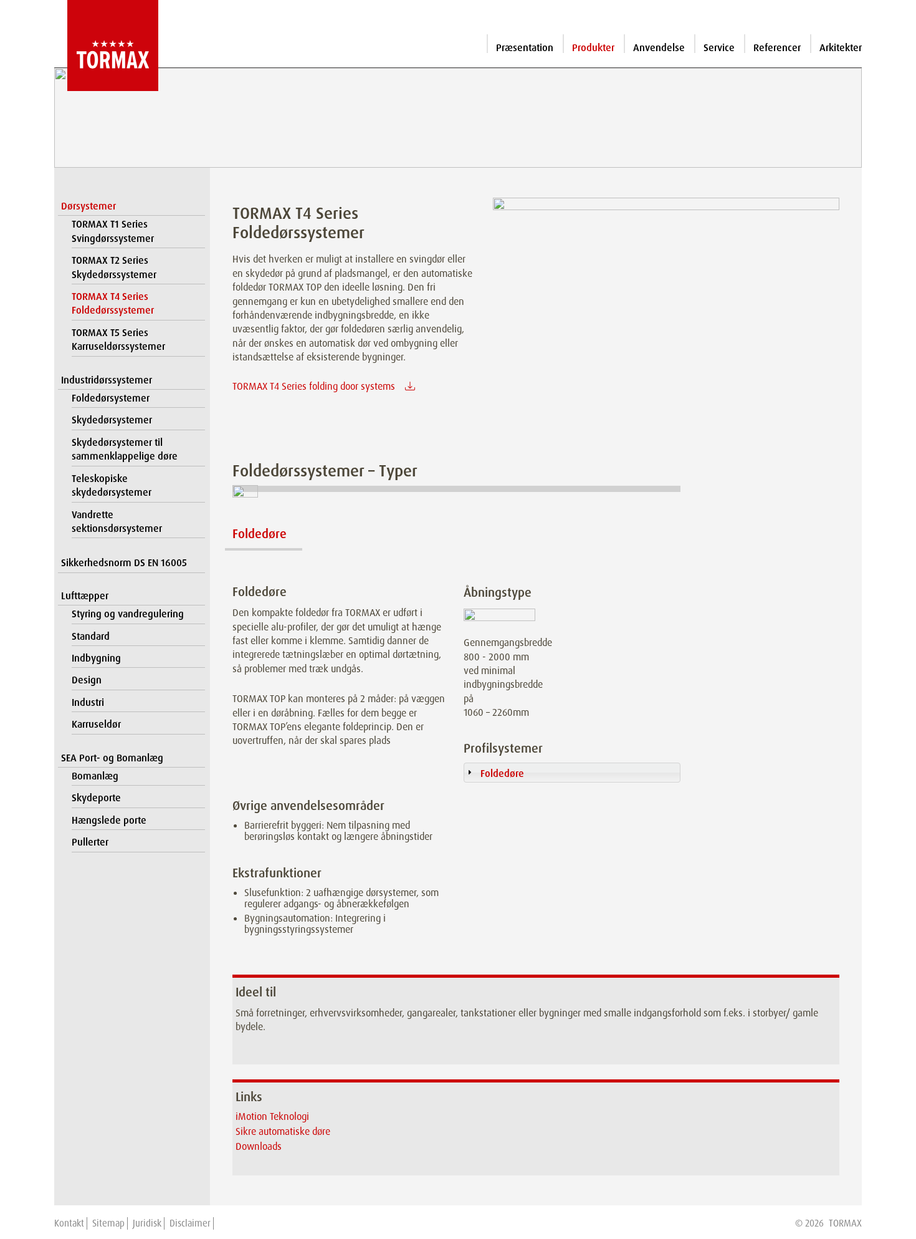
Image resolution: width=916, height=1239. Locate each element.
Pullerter (90, 842)
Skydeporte (96, 797)
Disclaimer (190, 1223)
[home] (106, 45)
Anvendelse (659, 47)
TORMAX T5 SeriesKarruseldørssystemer (118, 339)
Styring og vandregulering (128, 613)
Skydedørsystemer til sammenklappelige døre (125, 449)
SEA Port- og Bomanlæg (112, 757)
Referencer (777, 47)
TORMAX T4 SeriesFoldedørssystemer (113, 303)
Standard (91, 636)
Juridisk (147, 1223)
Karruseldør (96, 724)
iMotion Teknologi (272, 1116)
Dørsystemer (88, 206)
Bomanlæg (95, 776)
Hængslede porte (109, 820)
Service (719, 47)
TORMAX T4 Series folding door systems (313, 386)
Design (87, 680)
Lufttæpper (84, 595)
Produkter (593, 47)
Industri (88, 702)
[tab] (572, 773)
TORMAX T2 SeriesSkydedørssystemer (114, 267)
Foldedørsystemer (111, 398)
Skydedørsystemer (112, 420)
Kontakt (69, 1223)
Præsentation (524, 47)
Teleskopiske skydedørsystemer (111, 485)
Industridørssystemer (106, 380)
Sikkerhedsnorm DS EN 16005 (124, 562)
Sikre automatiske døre (283, 1131)
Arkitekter (840, 47)
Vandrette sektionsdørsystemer (117, 521)
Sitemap (108, 1223)
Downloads (259, 1146)
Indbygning (96, 658)
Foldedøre (259, 534)
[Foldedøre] (263, 504)
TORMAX (845, 1223)
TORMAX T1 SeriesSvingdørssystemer (113, 231)
